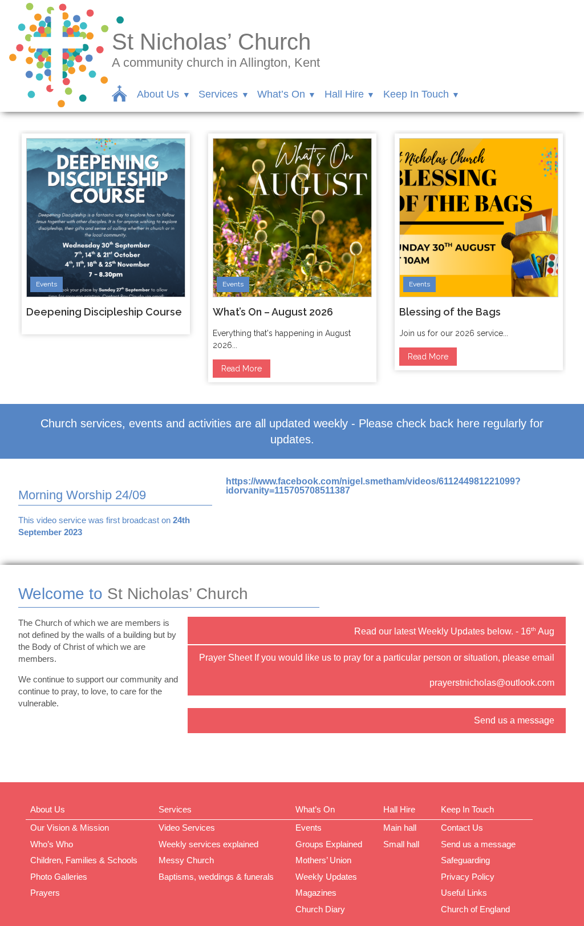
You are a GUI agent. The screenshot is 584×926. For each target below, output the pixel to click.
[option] (105, 234)
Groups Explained (328, 844)
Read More (241, 368)
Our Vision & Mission (69, 827)
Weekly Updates (326, 876)
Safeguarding (465, 860)
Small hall (401, 844)
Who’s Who (51, 844)
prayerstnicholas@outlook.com (491, 683)
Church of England (475, 909)
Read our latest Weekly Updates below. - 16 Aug (454, 631)
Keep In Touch (416, 94)
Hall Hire (344, 94)
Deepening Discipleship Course (104, 312)
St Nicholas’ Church (211, 41)
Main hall (399, 827)
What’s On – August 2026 (273, 312)
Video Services (187, 827)
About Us (158, 94)
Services (218, 94)
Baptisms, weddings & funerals (216, 876)
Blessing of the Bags (450, 312)
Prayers (45, 892)
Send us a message (514, 720)
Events (46, 284)
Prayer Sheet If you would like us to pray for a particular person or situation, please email (376, 657)
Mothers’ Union (323, 860)
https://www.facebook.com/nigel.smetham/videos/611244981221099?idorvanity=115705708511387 (373, 485)
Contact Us (462, 827)
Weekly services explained (208, 844)
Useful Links (464, 892)
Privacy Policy (467, 876)
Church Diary (320, 909)
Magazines (315, 892)
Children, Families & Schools (83, 860)
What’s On (281, 94)
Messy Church (186, 860)
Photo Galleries (58, 876)
